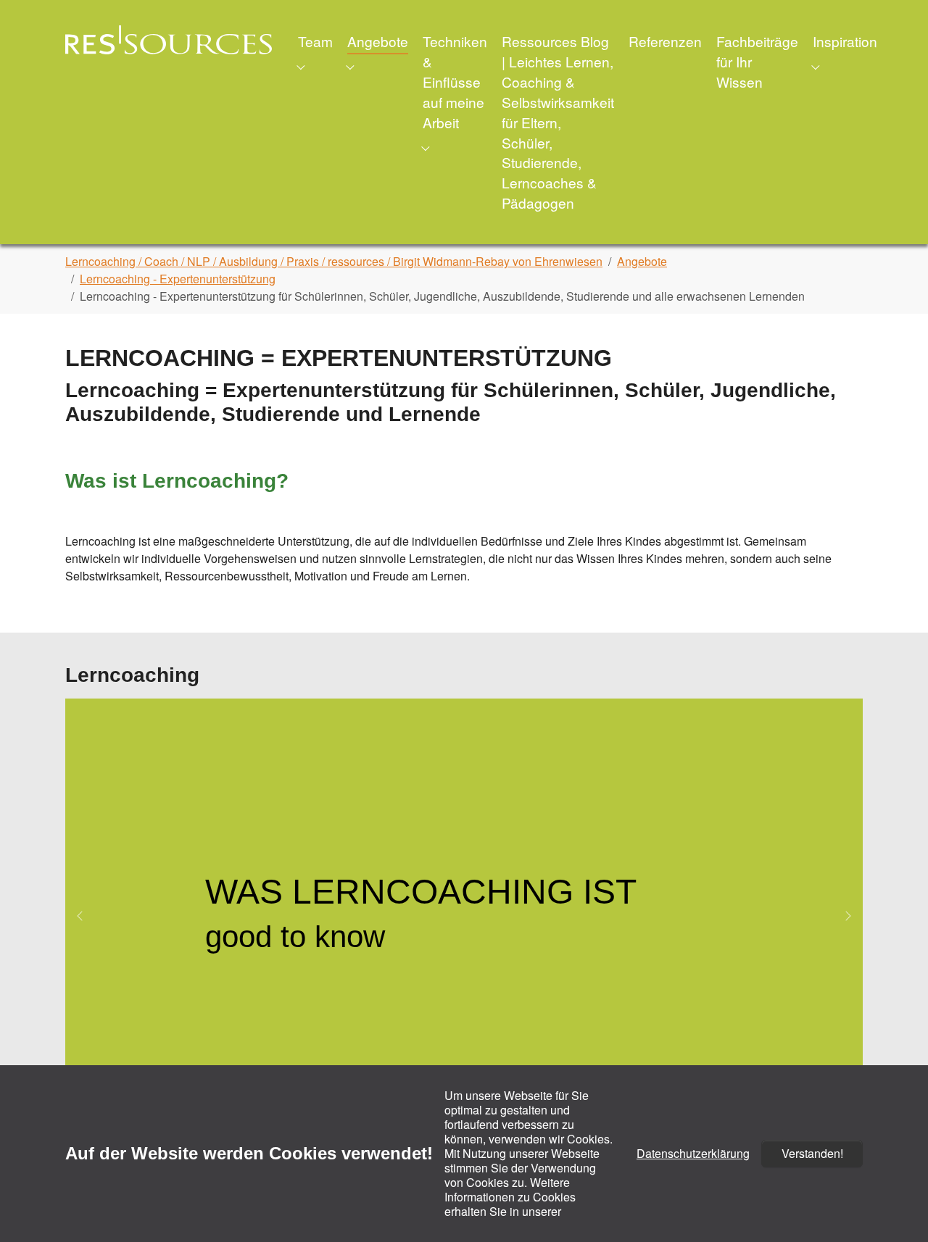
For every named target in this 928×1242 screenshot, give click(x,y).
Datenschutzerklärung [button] (693, 1153)
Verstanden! (812, 1153)
